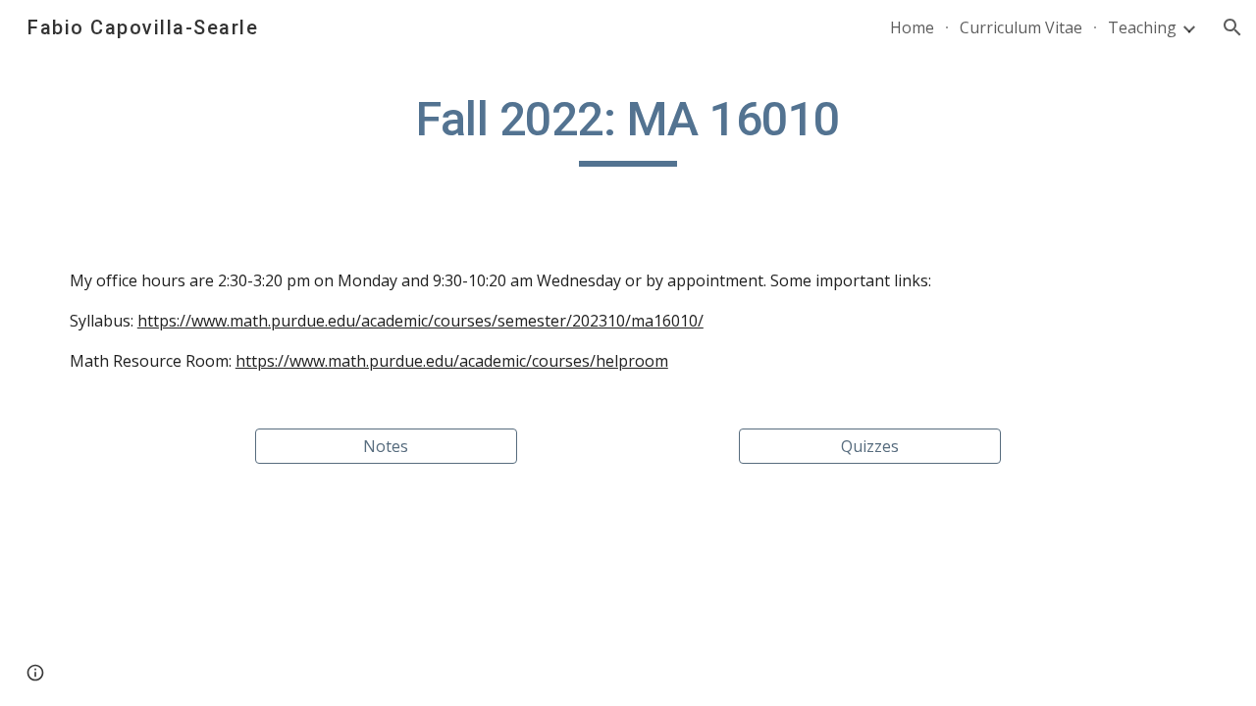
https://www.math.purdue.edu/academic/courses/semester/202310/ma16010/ (420, 320)
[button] (1232, 27)
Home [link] (912, 27)
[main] (628, 128)
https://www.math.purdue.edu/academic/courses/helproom (452, 361)
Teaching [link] (1142, 27)
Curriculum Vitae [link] (1021, 27)
